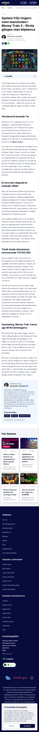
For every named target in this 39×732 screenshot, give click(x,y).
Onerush (5, 601)
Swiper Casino (7, 605)
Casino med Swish (8, 573)
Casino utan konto (8, 577)
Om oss (4, 520)
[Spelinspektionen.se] (8, 678)
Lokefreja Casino (8, 621)
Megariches (6, 609)
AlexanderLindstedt (14, 36)
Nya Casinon (6, 568)
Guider (4, 540)
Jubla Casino (6, 613)
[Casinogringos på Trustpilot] (19, 658)
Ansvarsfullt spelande (9, 553)
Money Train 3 (17, 142)
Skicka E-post (7, 654)
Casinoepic (6, 625)
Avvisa (11, 726)
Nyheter (5, 536)
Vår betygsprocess (8, 524)
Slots (4, 545)
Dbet (4, 630)
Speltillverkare (7, 549)
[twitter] (5, 43)
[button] (19, 76)
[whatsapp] (8, 43)
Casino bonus (6, 581)
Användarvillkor (7, 528)
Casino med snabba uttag (10, 585)
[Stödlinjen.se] (20, 678)
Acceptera (27, 726)
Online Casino (7, 564)
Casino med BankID (8, 589)
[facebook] (3, 43)
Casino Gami (6, 617)
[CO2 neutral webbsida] (19, 665)
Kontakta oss (6, 532)
